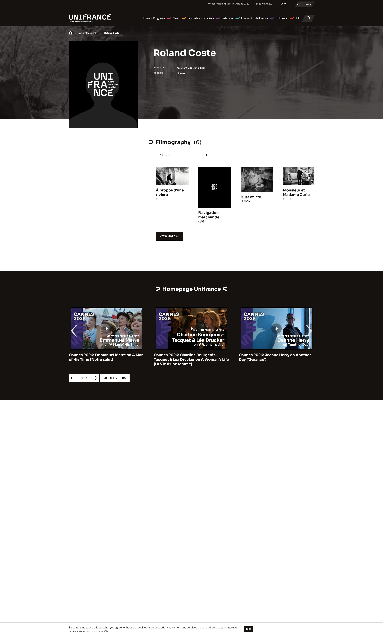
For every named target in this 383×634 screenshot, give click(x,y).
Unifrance (282, 18)
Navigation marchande (208, 214)
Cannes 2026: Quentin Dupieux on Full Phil (274, 357)
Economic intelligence (254, 18)
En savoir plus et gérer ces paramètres (90, 631)
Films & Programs (154, 18)
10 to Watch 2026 (265, 3)
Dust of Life (251, 197)
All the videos (115, 378)
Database (227, 18)
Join (297, 18)
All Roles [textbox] (165, 155)
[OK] (248, 629)
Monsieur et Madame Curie (296, 192)
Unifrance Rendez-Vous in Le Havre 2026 (228, 3)
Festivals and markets (200, 18)
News (176, 18)
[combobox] (183, 155)
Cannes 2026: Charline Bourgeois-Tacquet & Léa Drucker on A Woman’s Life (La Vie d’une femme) (106, 359)
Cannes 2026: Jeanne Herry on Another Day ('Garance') (190, 357)
